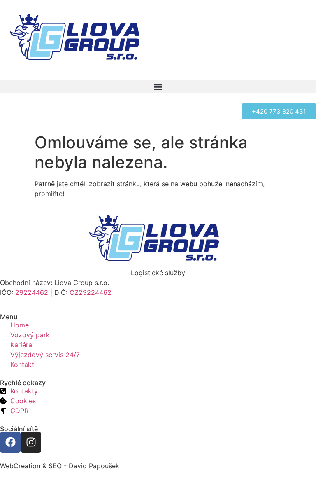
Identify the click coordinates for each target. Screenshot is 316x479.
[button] (158, 86)
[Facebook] (10, 442)
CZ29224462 (91, 292)
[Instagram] (31, 442)
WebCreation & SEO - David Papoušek (59, 466)
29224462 (31, 292)
